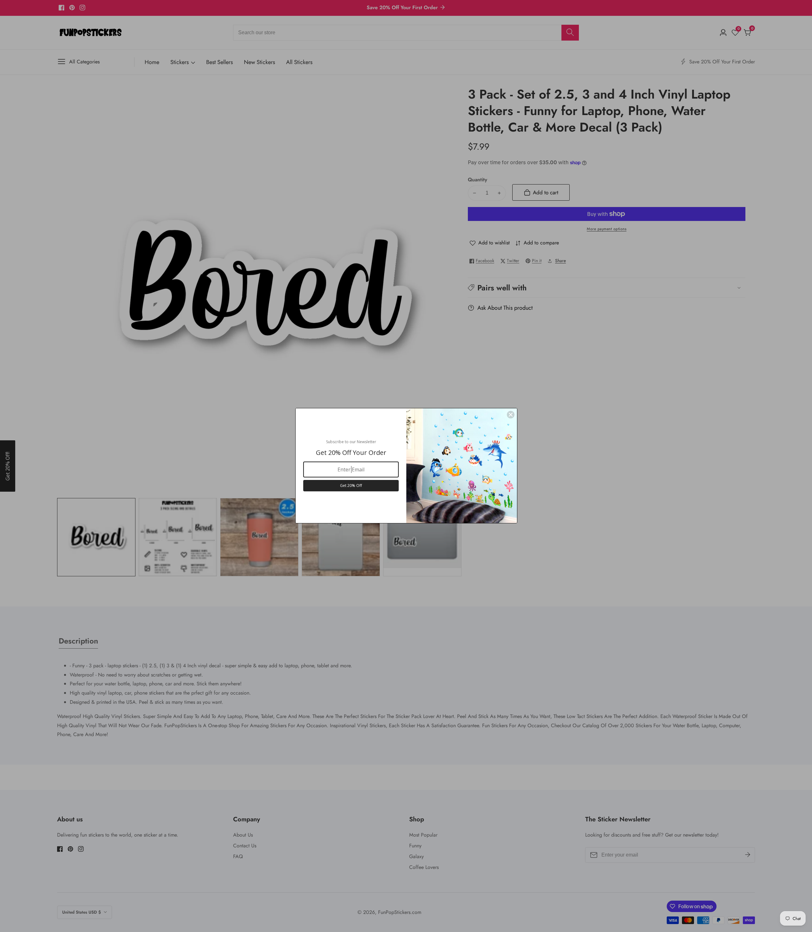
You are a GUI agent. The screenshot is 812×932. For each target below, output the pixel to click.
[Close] (510, 414)
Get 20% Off (351, 485)
